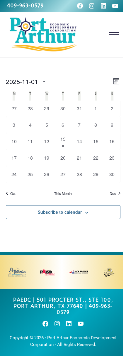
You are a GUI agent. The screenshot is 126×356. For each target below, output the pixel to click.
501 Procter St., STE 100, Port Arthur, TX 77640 (63, 303)
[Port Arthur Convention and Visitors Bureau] (16, 272)
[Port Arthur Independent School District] (47, 272)
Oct (13, 193)
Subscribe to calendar (60, 212)
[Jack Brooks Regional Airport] (78, 272)
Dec (113, 193)
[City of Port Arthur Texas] (109, 272)
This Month (63, 193)
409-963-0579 (25, 6)
